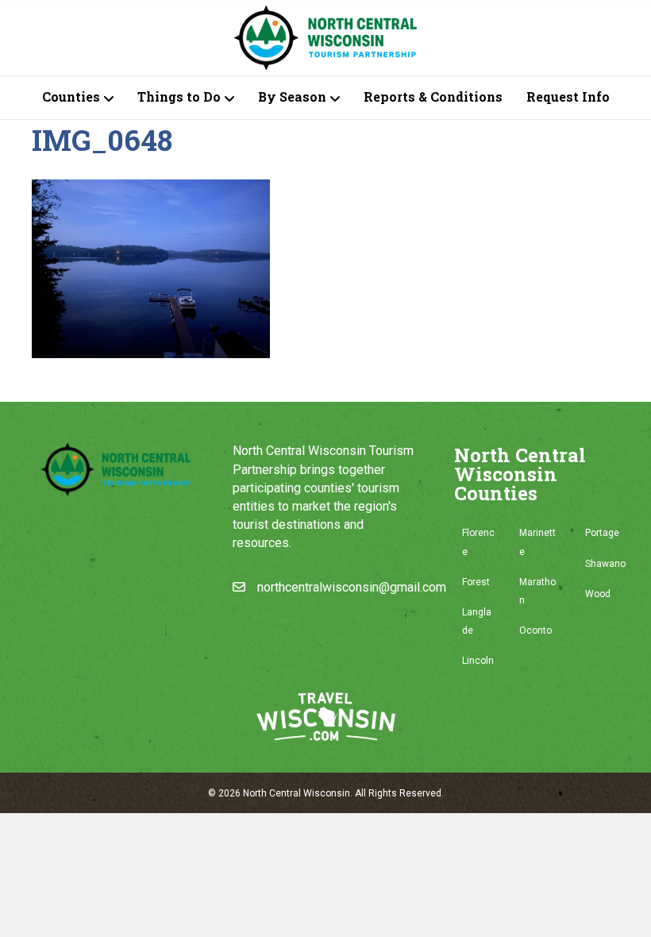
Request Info (568, 96)
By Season (292, 96)
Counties (71, 96)
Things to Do (179, 96)
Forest (476, 582)
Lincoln (478, 660)
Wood (598, 594)
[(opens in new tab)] (325, 715)
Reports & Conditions (433, 96)
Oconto (535, 630)
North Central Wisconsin (296, 793)
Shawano (605, 563)
